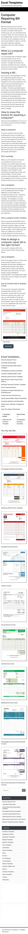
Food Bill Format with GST (9, 547)
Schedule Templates (8, 871)
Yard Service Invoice (7, 664)
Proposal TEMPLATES (8, 866)
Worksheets (5, 879)
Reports (4, 869)
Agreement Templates (8, 837)
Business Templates (7, 842)
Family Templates (7, 850)
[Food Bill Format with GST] (14, 527)
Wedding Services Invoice (9, 703)
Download (8, 346)
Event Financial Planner (8, 387)
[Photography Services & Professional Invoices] (14, 722)
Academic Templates (8, 831)
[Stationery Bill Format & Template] (14, 488)
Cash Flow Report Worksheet (10, 409)
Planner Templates (7, 863)
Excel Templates (12, 2)
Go (24, 790)
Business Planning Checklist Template (13, 384)
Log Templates (6, 861)
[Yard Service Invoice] (14, 644)
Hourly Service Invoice (8, 625)
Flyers (4, 853)
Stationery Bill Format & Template (12, 376)
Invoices (4, 855)
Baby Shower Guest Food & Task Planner (13, 819)
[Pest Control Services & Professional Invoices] (14, 763)
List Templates (6, 858)
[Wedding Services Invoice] (14, 683)
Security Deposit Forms (8, 360)
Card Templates (6, 845)
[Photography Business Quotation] (14, 449)
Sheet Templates (7, 874)
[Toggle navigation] (3, 9)
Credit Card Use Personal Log (10, 395)
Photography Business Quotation (12, 371)
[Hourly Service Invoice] (14, 605)
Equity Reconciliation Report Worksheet (14, 398)
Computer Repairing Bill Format (11, 373)
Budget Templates (7, 839)
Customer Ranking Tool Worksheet (12, 401)
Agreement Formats (8, 834)
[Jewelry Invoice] (14, 566)
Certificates (5, 847)
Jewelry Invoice (6, 586)
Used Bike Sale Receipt (8, 363)
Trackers (4, 877)
